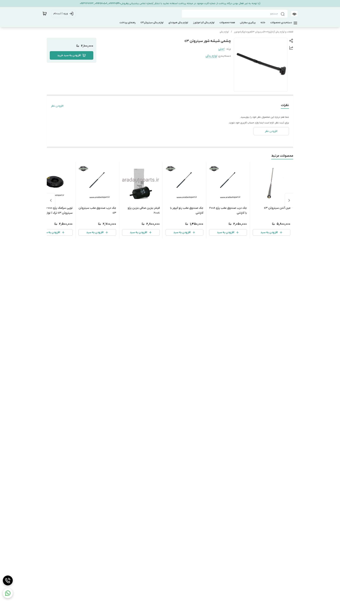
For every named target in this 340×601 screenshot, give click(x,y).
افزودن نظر (57, 106)
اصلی (221, 49)
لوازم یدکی (224, 31)
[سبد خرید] (44, 14)
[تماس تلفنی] (8, 580)
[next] (51, 200)
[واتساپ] (8, 593)
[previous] (289, 200)
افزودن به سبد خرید (69, 55)
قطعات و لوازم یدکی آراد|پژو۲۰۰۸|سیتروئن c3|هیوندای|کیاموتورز (263, 31)
